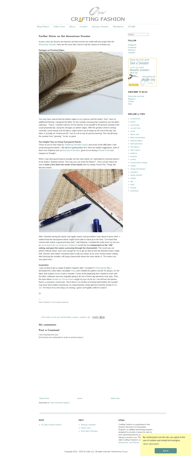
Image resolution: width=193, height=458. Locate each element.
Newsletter (118, 27)
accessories (135, 119)
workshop (134, 191)
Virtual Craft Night (106, 150)
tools (132, 184)
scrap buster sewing (138, 162)
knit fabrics (134, 147)
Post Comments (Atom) (60, 403)
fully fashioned (136, 144)
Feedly (131, 101)
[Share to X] (98, 317)
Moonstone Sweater (47, 44)
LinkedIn (131, 53)
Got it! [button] (166, 451)
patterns (133, 153)
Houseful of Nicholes (71, 150)
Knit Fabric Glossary (89, 431)
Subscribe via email (136, 96)
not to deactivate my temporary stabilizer (58, 245)
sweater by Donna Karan (62, 279)
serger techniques (137, 169)
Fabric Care (59, 27)
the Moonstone (99, 268)
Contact (83, 27)
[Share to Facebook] (101, 317)
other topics (135, 150)
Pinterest (131, 50)
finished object (66, 317)
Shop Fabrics (43, 27)
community (134, 125)
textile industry (136, 175)
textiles (133, 178)
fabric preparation (137, 137)
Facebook (132, 47)
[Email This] (93, 317)
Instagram (132, 45)
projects (76, 317)
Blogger (125, 451)
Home (79, 398)
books (132, 122)
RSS (130, 104)
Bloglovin (131, 99)
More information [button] (151, 444)
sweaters (83, 317)
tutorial (133, 188)
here (73, 271)
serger (133, 166)
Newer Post (44, 398)
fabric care (134, 134)
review (133, 159)
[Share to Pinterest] (103, 317)
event (132, 131)
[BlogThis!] (96, 317)
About (72, 27)
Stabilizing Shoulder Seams (76, 145)
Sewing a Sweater (100, 27)
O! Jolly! (131, 27)
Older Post (115, 398)
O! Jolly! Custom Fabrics (51, 425)
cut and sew (54, 317)
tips (89, 317)
